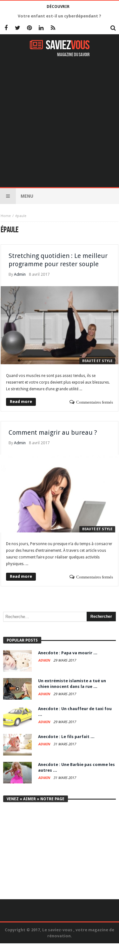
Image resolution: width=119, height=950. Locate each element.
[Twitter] (17, 28)
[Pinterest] (29, 28)
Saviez (67, 45)
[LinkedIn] (41, 28)
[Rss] (53, 28)
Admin (20, 274)
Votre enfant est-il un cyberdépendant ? (59, 16)
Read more (21, 401)
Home (6, 216)
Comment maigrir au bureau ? (53, 432)
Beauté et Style (97, 361)
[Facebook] (6, 28)
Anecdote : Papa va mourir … (67, 652)
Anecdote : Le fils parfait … (66, 736)
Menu (27, 196)
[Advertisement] (59, 122)
